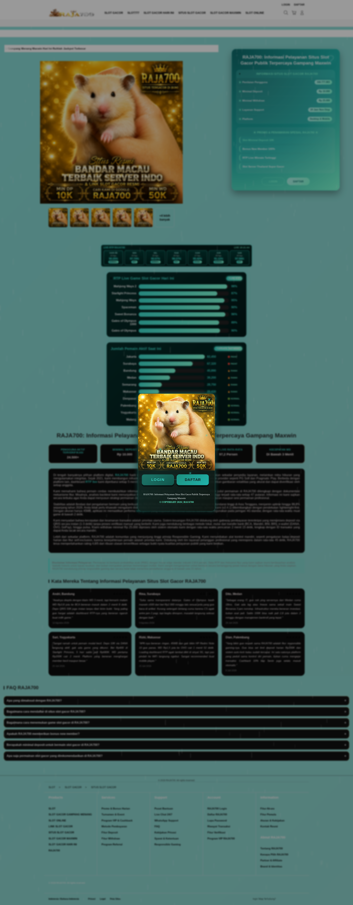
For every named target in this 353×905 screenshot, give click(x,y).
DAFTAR (193, 480)
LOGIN (158, 480)
